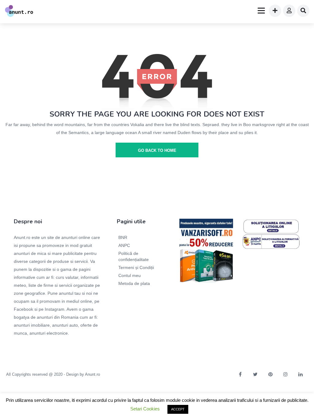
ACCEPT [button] (178, 409)
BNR (122, 237)
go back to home (157, 150)
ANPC (124, 245)
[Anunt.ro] (19, 12)
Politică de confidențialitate (133, 256)
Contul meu (129, 275)
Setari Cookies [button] (145, 408)
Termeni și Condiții (136, 267)
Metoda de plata (134, 283)
